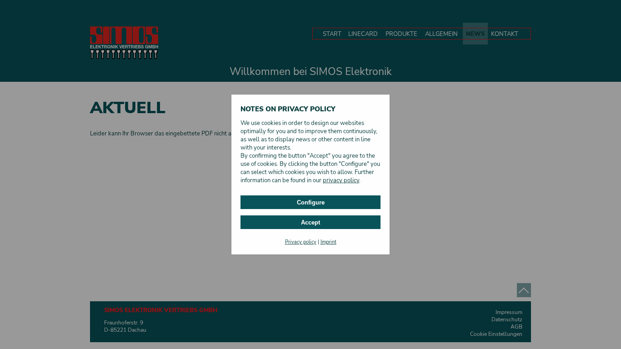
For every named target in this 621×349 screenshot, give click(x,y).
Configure (311, 202)
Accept (310, 222)
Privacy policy (300, 242)
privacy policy (341, 180)
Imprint (328, 242)
